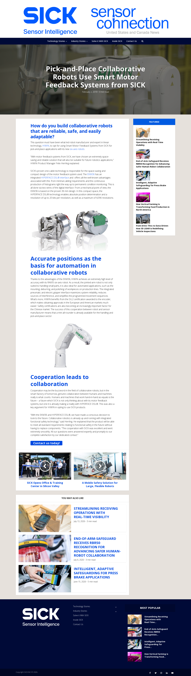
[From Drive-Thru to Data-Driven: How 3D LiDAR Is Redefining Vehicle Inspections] (144, 219)
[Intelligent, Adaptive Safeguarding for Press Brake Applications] (144, 176)
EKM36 (91, 174)
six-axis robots (77, 149)
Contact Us (131, 41)
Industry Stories (78, 41)
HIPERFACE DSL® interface (55, 177)
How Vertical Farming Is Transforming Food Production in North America (152, 207)
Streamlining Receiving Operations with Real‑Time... (156, 619)
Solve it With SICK (100, 41)
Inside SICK (117, 41)
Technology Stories (56, 41)
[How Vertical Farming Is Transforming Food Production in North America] (144, 197)
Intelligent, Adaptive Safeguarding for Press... (154, 644)
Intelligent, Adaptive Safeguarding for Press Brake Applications (96, 572)
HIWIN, (46, 145)
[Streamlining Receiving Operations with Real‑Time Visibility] (144, 132)
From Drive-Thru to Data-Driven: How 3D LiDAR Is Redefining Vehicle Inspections (152, 228)
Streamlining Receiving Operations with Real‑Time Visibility (96, 512)
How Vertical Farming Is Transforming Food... (156, 655)
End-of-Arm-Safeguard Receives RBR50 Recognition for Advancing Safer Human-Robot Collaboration (97, 547)
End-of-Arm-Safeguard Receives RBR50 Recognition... (156, 632)
